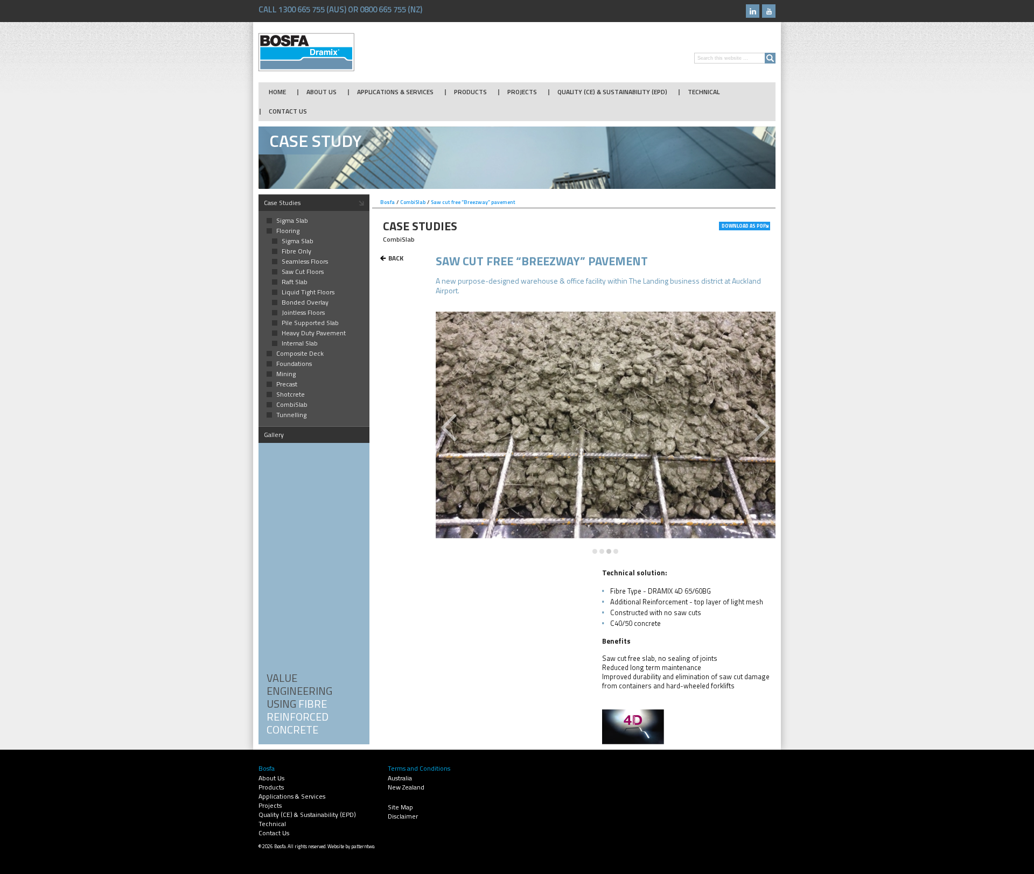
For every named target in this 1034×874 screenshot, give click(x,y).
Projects (522, 92)
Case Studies (282, 203)
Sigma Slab (292, 220)
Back (395, 258)
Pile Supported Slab (310, 323)
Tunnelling (291, 415)
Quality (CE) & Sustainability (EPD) (612, 92)
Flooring (287, 231)
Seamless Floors (305, 261)
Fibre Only (296, 251)
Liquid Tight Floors (308, 292)
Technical (703, 92)
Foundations (294, 364)
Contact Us (288, 111)
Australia (400, 778)
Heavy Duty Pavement (314, 333)
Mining (286, 374)
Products (470, 92)
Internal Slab (300, 343)
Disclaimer (403, 816)
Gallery (274, 434)
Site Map (400, 807)
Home (277, 92)
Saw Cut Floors (303, 271)
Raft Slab (295, 282)
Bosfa (306, 52)
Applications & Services (395, 92)
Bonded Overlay (305, 302)
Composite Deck (300, 353)
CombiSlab (292, 404)
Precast (286, 384)
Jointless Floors (303, 312)
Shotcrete (290, 394)
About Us (321, 92)
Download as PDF (744, 225)
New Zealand (406, 787)
